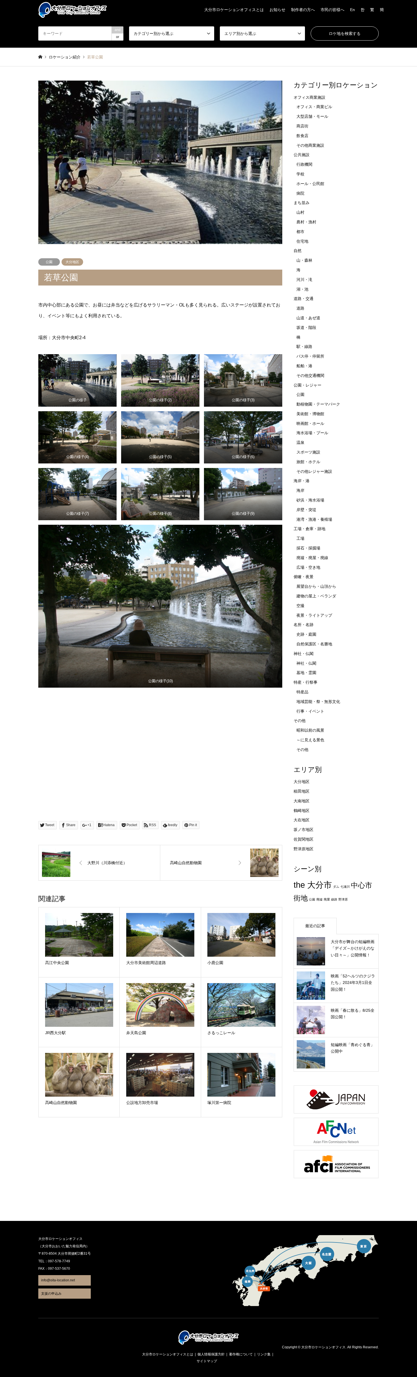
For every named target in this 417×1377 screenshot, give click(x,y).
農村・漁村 (306, 222)
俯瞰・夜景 (303, 576)
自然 (298, 250)
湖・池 (302, 289)
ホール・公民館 (310, 183)
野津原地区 (303, 849)
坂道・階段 (306, 327)
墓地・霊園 (306, 672)
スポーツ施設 (308, 452)
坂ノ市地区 (303, 829)
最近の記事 (315, 925)
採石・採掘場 (308, 548)
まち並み (301, 202)
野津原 (343, 899)
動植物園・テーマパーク (318, 404)
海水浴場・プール (312, 433)
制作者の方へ (303, 9)
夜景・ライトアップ (314, 615)
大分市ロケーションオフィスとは (234, 9)
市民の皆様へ (332, 9)
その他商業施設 (310, 145)
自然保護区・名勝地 (314, 644)
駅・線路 (304, 346)
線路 (334, 899)
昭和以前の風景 (310, 730)
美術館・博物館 (310, 414)
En (352, 9)
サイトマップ (207, 1361)
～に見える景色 (310, 740)
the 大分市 (313, 884)
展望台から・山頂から (316, 586)
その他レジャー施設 (314, 471)
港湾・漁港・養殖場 (314, 519)
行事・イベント (310, 711)
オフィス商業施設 (309, 97)
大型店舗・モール (312, 116)
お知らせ (277, 9)
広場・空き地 (308, 567)
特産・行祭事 (305, 682)
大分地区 (72, 262)
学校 (300, 174)
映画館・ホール (310, 423)
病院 (300, 193)
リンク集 (264, 1354)
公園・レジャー (307, 385)
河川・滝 (304, 279)
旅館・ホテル (308, 461)
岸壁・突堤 (306, 509)
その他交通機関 (310, 375)
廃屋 (327, 899)
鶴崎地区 (301, 810)
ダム (336, 886)
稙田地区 (301, 791)
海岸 (300, 490)
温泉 (300, 442)
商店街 (302, 126)
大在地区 (301, 820)
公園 (49, 262)
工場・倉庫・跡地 (309, 528)
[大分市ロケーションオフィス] (72, 9)
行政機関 (304, 164)
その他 (300, 720)
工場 (300, 538)
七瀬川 (345, 886)
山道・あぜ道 (308, 318)
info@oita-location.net (58, 1280)
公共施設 (301, 154)
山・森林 (304, 260)
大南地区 (301, 801)
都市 (300, 231)
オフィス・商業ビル (314, 106)
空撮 (300, 605)
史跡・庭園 (306, 634)
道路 (300, 308)
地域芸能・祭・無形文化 (318, 701)
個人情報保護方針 (211, 1354)
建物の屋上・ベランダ (316, 596)
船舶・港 (304, 366)
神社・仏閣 (303, 653)
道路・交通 (303, 298)
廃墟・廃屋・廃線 (312, 557)
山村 (300, 212)
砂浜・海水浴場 (310, 500)
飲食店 (302, 135)
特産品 (302, 692)
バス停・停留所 (310, 356)
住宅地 (302, 241)
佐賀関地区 (303, 839)
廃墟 (319, 899)
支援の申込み (51, 1294)
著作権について (241, 1354)
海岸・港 (301, 480)
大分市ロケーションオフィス (323, 1347)
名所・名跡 (303, 624)
